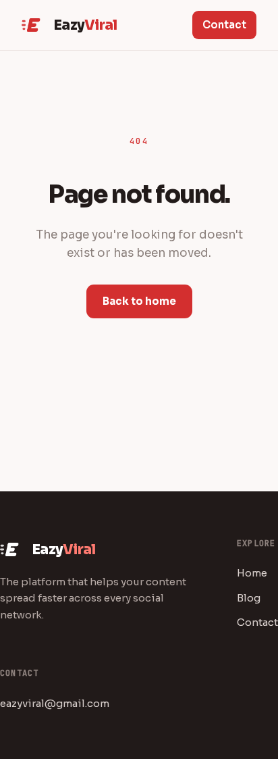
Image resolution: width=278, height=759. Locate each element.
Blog (248, 597)
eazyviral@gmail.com (54, 703)
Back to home (139, 301)
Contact (224, 24)
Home (252, 572)
